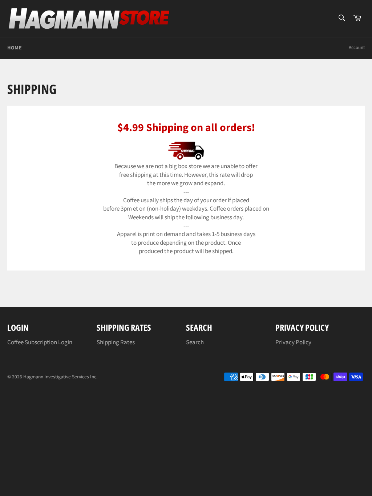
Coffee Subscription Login (39, 342)
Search (195, 342)
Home (14, 48)
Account (357, 47)
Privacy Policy (293, 342)
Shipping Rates (116, 342)
